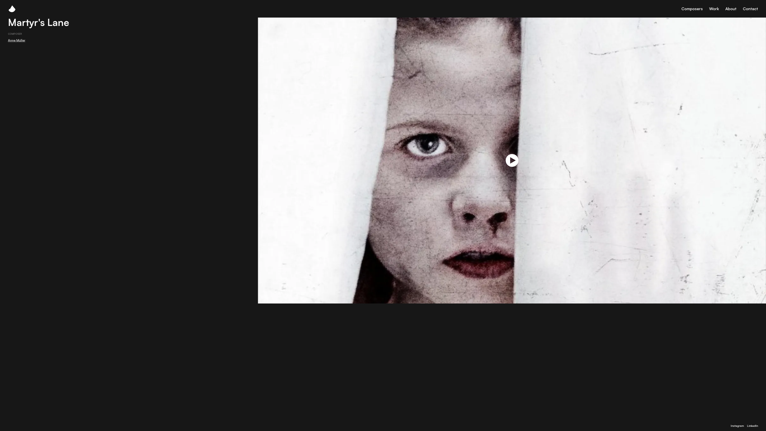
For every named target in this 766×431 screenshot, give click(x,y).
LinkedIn (752, 425)
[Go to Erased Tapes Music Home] (12, 9)
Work (714, 8)
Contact (750, 8)
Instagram (737, 425)
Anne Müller (16, 40)
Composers (692, 8)
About (730, 8)
